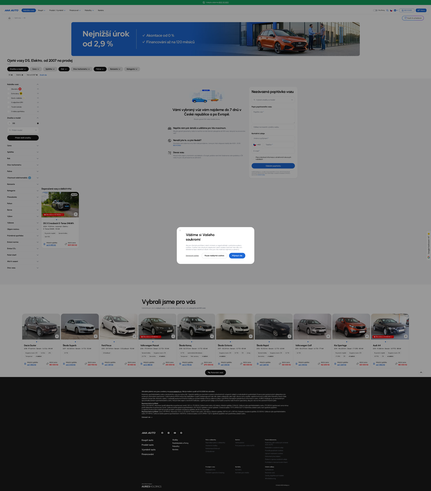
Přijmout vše (237, 256)
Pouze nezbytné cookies (214, 256)
